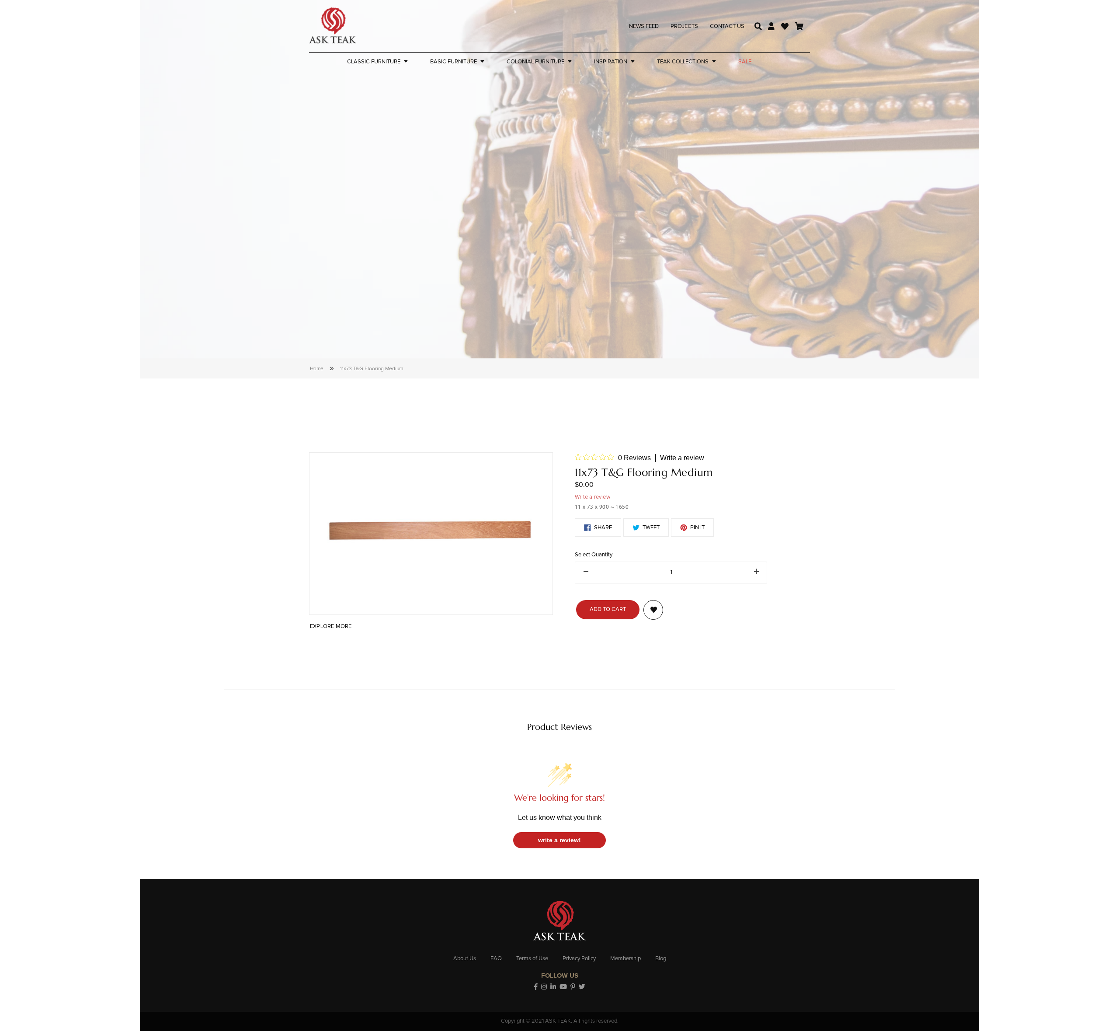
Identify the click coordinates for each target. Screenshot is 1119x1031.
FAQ (496, 959)
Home (316, 368)
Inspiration (610, 62)
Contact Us (727, 26)
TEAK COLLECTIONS (683, 62)
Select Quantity (593, 555)
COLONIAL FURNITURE (535, 62)
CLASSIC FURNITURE (373, 62)
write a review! (559, 840)
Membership (625, 959)
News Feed (644, 26)
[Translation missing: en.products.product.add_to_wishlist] (653, 610)
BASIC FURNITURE (453, 62)
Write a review (682, 458)
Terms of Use (532, 959)
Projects (684, 26)
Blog (660, 959)
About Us (464, 959)
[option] (431, 533)
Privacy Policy (579, 959)
